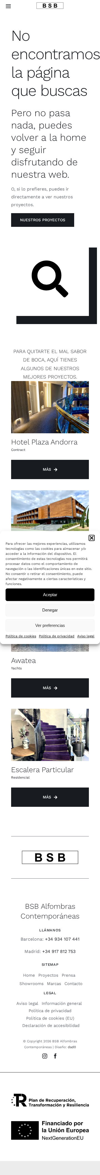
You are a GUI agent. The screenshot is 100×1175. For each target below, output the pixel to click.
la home (67, 137)
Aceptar (50, 594)
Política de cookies (21, 636)
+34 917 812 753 (59, 951)
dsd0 (72, 1047)
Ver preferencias (50, 625)
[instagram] (44, 1056)
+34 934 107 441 (62, 939)
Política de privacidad (56, 636)
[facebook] (55, 1056)
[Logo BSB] (50, 4)
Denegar (50, 610)
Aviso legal (85, 636)
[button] (91, 538)
